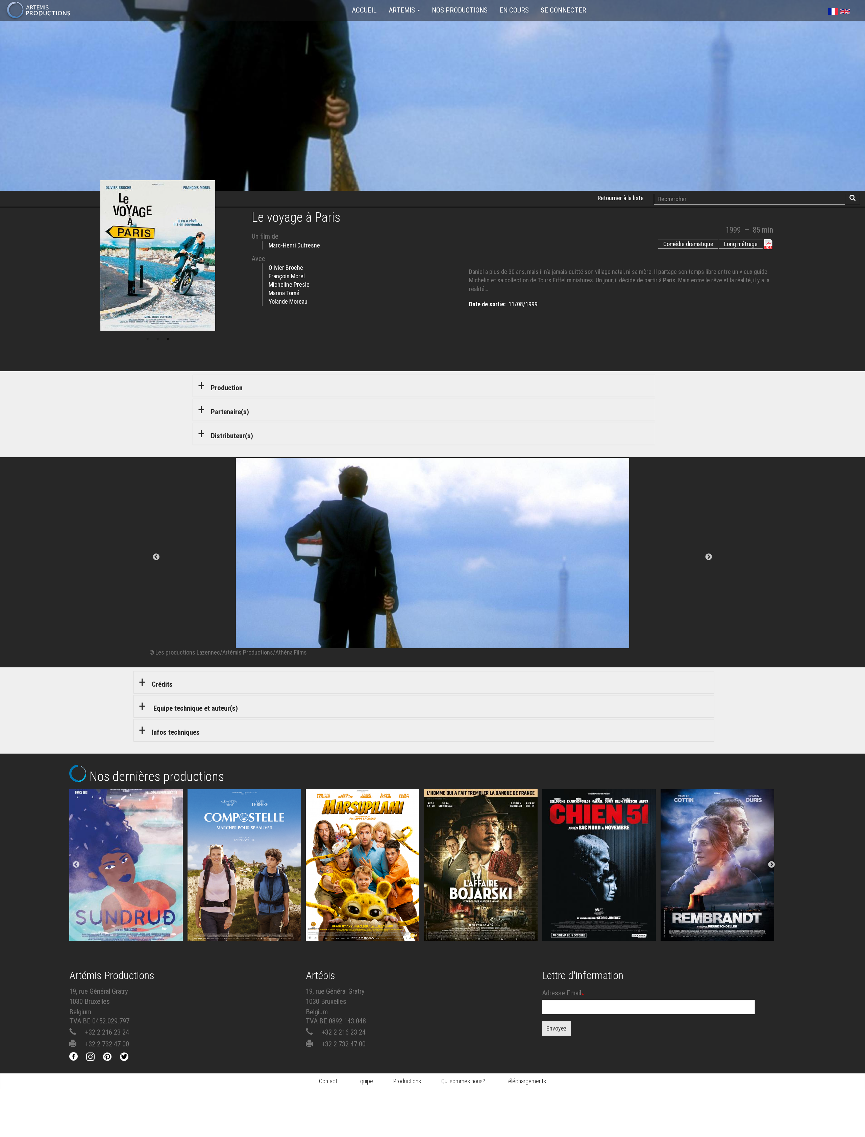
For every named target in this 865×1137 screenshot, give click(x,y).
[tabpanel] (432, 557)
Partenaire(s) (230, 412)
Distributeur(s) (232, 436)
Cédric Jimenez (601, 877)
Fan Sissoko (128, 858)
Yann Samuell (246, 877)
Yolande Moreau (288, 301)
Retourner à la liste (621, 198)
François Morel (287, 276)
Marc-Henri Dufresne (294, 245)
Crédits (162, 684)
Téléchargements (525, 1081)
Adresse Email (561, 993)
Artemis (403, 10)
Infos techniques (176, 732)
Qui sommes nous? (463, 1081)
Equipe (365, 1081)
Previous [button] (76, 865)
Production (227, 388)
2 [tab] (157, 339)
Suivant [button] (708, 557)
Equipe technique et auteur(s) (195, 708)
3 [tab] (168, 339)
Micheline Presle (289, 284)
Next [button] (771, 865)
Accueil (364, 10)
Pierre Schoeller (719, 877)
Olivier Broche (286, 267)
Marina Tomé (284, 293)
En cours (514, 10)
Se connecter (563, 10)
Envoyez (556, 1028)
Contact (328, 1081)
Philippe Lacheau (365, 877)
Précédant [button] (156, 557)
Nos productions (460, 10)
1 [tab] (147, 339)
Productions (407, 1081)
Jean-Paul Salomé (483, 877)
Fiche (133, 832)
